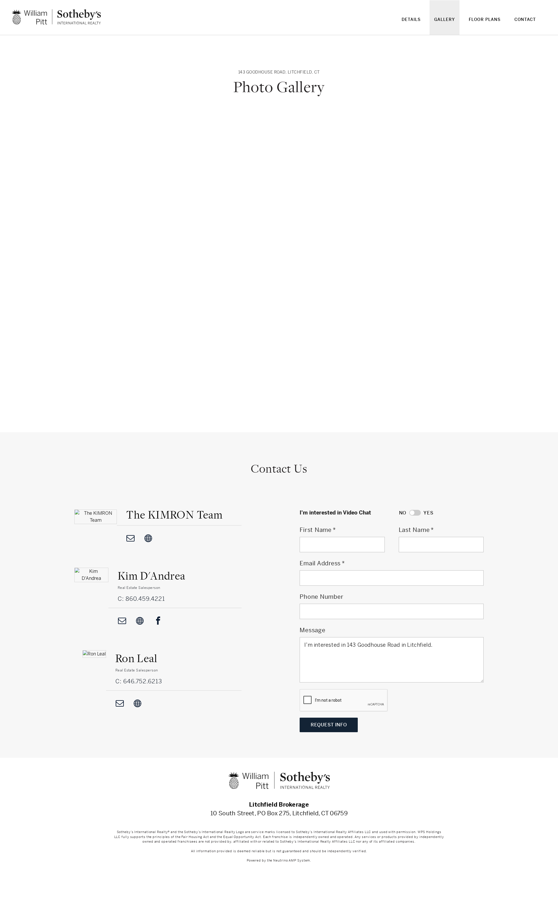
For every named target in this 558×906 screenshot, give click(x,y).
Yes (428, 513)
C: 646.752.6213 (138, 681)
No (403, 513)
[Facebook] (158, 620)
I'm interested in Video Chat (335, 512)
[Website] (148, 538)
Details (411, 19)
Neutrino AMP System (291, 860)
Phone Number (321, 597)
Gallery (444, 19)
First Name (316, 530)
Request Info (329, 725)
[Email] (130, 538)
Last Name (414, 530)
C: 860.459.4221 (141, 599)
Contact (525, 19)
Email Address (320, 563)
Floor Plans (484, 19)
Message (312, 630)
